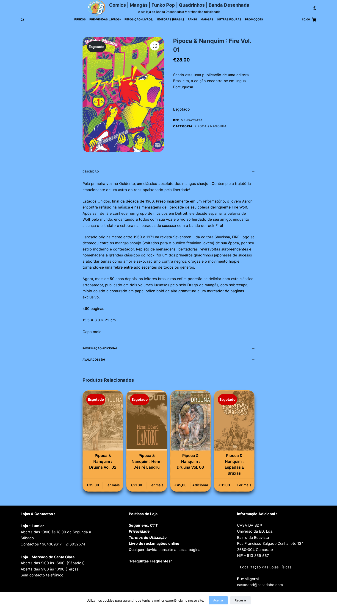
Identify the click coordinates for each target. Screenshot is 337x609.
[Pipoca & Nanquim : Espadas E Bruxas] (234, 420)
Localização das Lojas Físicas (265, 567)
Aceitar (218, 600)
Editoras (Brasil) (170, 19)
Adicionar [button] (200, 485)
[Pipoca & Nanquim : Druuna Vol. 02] (103, 420)
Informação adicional (100, 348)
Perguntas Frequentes (150, 561)
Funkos (80, 19)
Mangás (207, 19)
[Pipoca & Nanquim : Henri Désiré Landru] (146, 420)
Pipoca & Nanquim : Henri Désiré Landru (146, 461)
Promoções (254, 19)
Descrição (91, 171)
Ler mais (113, 485)
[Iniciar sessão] (314, 8)
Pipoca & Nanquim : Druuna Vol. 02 (102, 461)
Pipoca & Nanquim (210, 126)
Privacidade (139, 531)
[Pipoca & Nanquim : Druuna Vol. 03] (190, 420)
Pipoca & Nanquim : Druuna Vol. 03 (190, 461)
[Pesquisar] (22, 19)
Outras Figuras (229, 19)
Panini (192, 19)
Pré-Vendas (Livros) (105, 19)
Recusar (240, 600)
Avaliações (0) (94, 359)
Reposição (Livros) (139, 19)
